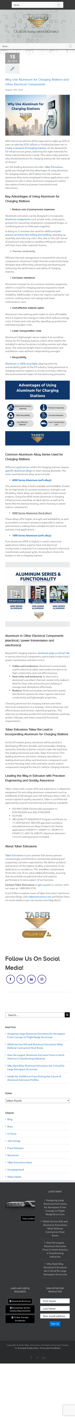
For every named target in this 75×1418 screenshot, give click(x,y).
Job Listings (13, 1140)
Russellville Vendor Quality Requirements (20, 1309)
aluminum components (18, 219)
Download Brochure (21, 1301)
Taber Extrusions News (19, 1162)
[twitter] (36, 36)
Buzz (10, 1126)
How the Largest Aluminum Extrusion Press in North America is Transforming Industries (55, 1249)
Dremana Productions (28, 1348)
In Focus (11, 1133)
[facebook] (33, 36)
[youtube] (41, 36)
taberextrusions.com (39, 896)
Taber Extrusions (14, 855)
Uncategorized (15, 1169)
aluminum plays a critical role (54, 652)
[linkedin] (39, 36)
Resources (13, 1155)
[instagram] (42, 979)
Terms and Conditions (50, 1348)
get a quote (44, 884)
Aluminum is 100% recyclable (21, 363)
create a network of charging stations (25, 147)
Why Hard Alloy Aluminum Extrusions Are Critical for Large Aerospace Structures (55, 1269)
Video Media (14, 1176)
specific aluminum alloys (18, 470)
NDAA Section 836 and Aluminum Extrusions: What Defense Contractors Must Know (55, 1228)
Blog (9, 1119)
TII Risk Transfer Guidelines (21, 1319)
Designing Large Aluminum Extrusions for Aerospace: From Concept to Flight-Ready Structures (55, 1207)
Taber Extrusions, (53, 166)
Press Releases (15, 1147)
